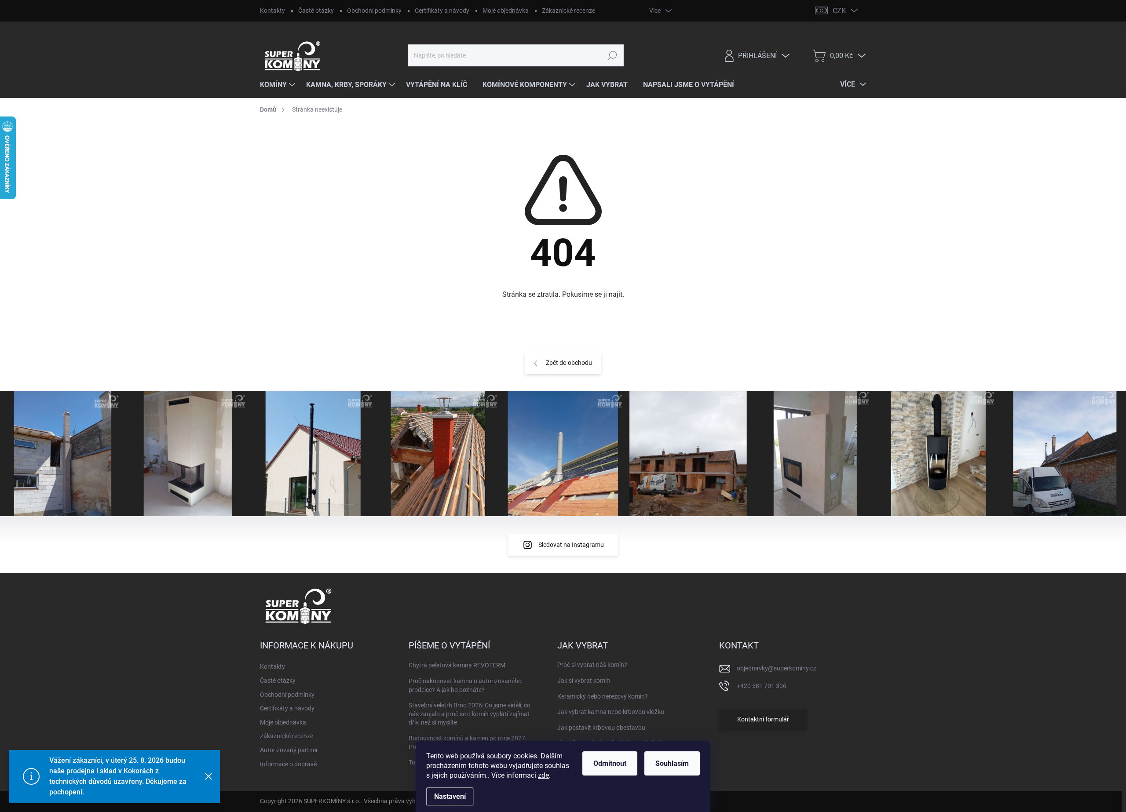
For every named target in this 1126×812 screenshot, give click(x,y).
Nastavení (450, 796)
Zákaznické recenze (568, 10)
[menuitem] (278, 85)
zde (543, 775)
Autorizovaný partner (289, 750)
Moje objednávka (506, 10)
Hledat (612, 55)
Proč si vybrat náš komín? (592, 664)
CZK (839, 11)
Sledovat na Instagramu (571, 544)
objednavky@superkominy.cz (776, 668)
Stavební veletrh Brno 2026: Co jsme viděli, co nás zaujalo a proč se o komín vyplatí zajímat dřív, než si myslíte (469, 714)
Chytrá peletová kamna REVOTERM (457, 665)
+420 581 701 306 (761, 685)
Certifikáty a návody (442, 10)
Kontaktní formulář (763, 719)
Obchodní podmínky (374, 10)
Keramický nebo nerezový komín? (602, 696)
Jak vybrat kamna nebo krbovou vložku (610, 711)
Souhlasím (672, 763)
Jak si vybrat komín (583, 680)
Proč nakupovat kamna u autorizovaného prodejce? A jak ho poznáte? (465, 685)
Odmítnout (609, 763)
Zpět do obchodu (569, 362)
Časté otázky (316, 10)
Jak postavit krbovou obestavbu (601, 727)
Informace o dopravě (288, 764)
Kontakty (272, 10)
